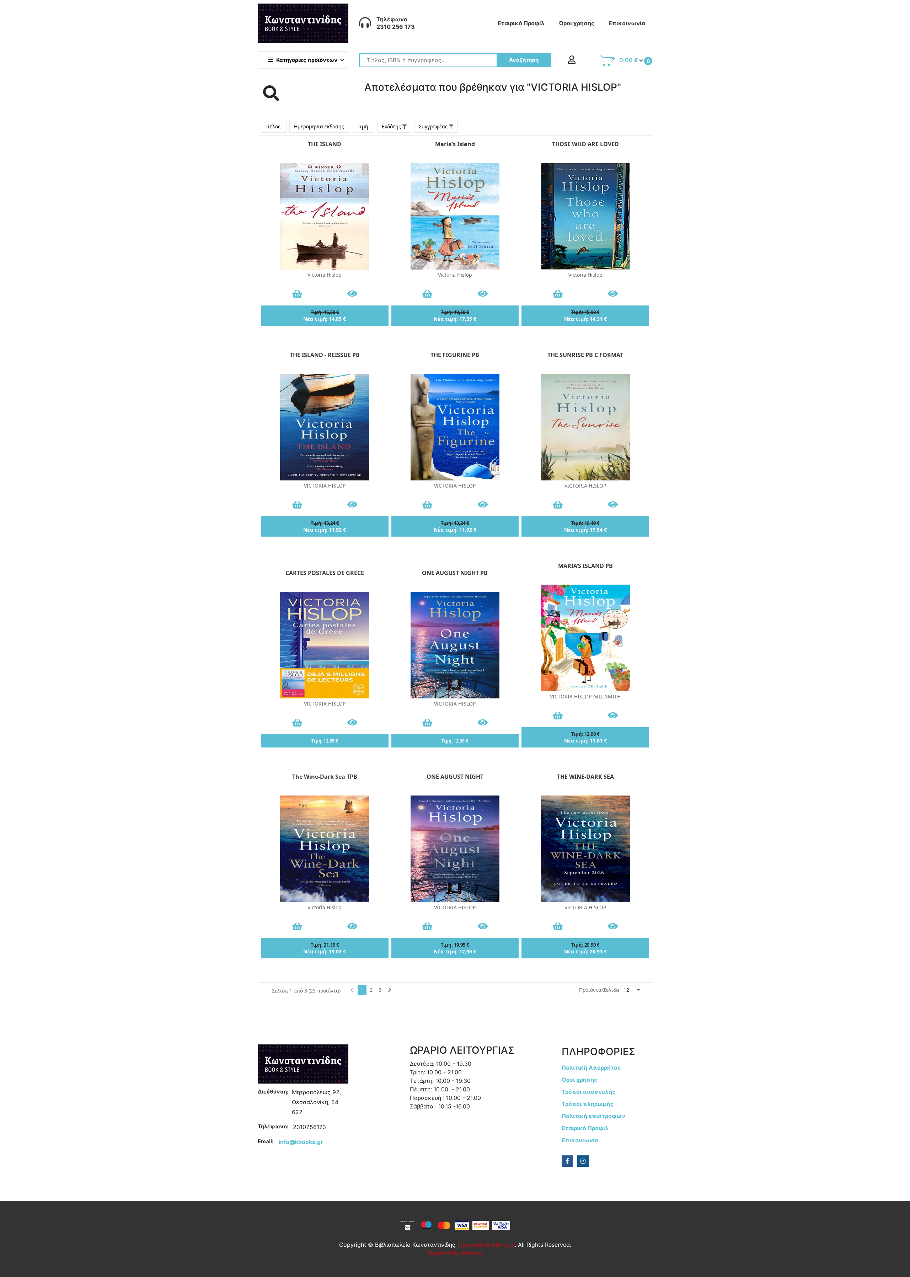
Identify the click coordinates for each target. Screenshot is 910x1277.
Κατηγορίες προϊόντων (307, 60)
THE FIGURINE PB (454, 355)
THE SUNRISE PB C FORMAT (585, 355)
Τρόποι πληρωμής (588, 1103)
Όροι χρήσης (576, 23)
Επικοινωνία (627, 23)
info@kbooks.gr (301, 1141)
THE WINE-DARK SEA (585, 777)
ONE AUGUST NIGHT (455, 777)
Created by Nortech (488, 1244)
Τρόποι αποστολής (588, 1091)
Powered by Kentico (454, 1253)
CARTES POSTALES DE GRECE (324, 573)
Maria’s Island (455, 144)
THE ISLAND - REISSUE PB (325, 355)
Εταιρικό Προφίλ (521, 23)
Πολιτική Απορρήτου (591, 1067)
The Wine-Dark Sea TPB (324, 777)
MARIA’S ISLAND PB (585, 566)
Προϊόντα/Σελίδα (599, 989)
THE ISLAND (324, 144)
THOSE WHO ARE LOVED (585, 144)
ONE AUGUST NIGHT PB (455, 573)
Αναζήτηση (524, 60)
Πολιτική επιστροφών (593, 1115)
